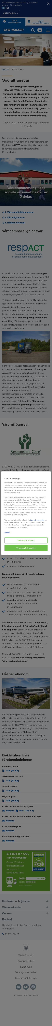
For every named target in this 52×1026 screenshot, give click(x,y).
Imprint (7, 532)
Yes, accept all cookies (25, 548)
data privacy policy (37, 520)
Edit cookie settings (26, 540)
